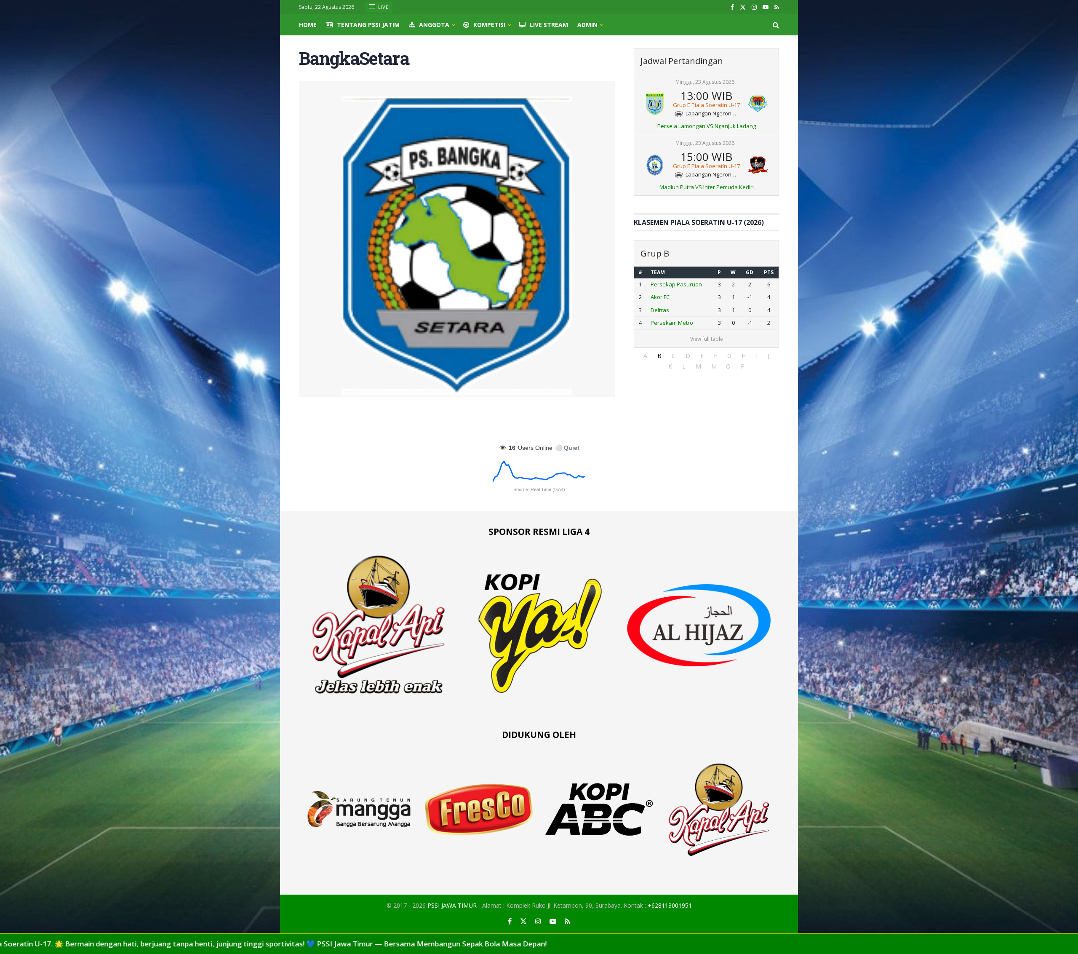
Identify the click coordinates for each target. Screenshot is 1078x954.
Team (658, 272)
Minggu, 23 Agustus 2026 (704, 82)
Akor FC (660, 297)
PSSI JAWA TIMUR (452, 905)
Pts (769, 272)
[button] (645, 355)
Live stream (549, 25)
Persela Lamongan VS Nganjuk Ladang (706, 126)
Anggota (434, 25)
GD (749, 272)
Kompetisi (489, 25)
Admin (587, 25)
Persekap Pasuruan (676, 284)
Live (383, 7)
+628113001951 (670, 905)
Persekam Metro (672, 322)
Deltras (660, 310)
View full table (706, 338)
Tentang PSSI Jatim (368, 25)
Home (308, 25)
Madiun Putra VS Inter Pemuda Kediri (706, 187)
